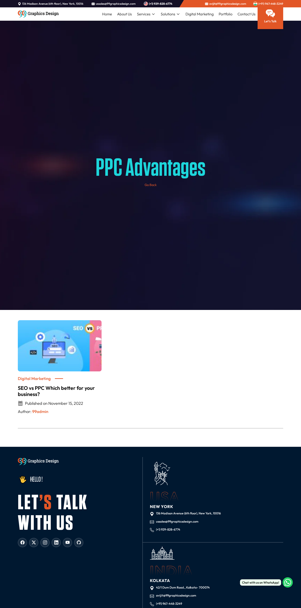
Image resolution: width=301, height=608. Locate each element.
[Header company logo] (38, 14)
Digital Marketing (200, 14)
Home (107, 14)
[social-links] (22, 542)
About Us (124, 14)
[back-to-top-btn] (289, 596)
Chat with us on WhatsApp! (260, 582)
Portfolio (225, 14)
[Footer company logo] (38, 461)
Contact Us (247, 14)
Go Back (151, 185)
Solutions (168, 14)
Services (143, 14)
